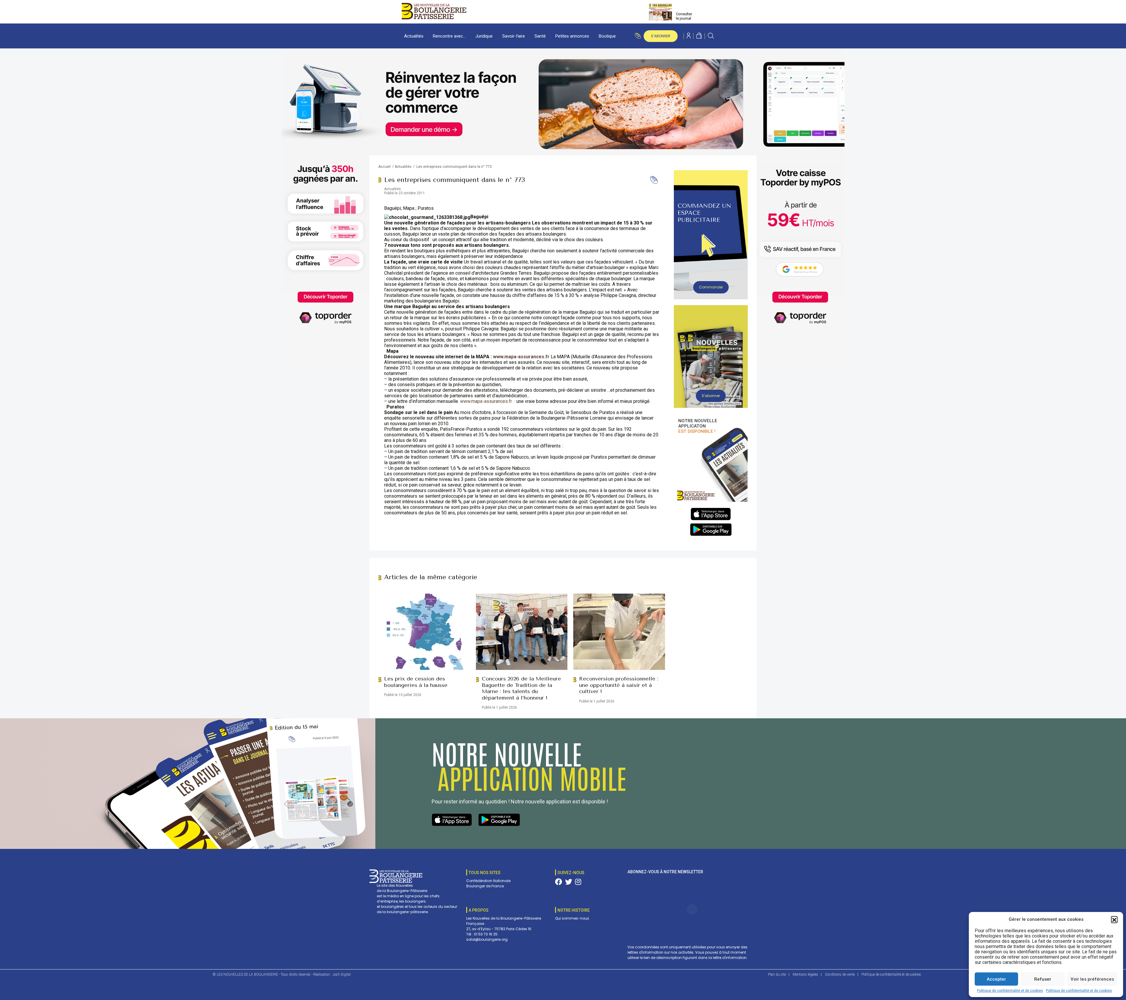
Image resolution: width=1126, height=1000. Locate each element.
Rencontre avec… (449, 36)
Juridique (484, 36)
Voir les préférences (1092, 979)
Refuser (1042, 979)
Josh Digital (342, 974)
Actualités (413, 36)
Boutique (607, 36)
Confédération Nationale (488, 880)
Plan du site (777, 974)
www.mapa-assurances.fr (486, 401)
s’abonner (660, 35)
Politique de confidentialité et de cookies (1010, 991)
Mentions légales (805, 974)
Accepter (996, 979)
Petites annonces (572, 36)
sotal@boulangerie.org (487, 939)
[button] (1114, 919)
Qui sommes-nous (572, 918)
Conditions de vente (840, 974)
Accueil (384, 167)
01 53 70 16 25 (486, 934)
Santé (540, 36)
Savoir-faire (513, 36)
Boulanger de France (485, 886)
